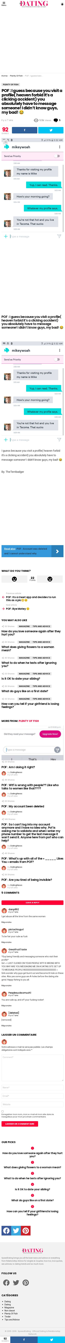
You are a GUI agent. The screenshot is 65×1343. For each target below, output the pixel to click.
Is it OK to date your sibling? (21, 679)
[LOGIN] (62, 4)
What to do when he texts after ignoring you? (29, 664)
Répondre (6, 922)
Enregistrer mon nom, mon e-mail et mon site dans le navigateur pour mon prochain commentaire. (28, 1115)
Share (5, 141)
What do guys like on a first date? (25, 691)
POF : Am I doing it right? (18, 767)
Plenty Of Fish (29, 721)
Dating (8, 1301)
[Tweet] (51, 1340)
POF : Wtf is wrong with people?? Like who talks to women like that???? (30, 786)
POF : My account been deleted (23, 806)
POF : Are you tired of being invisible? (27, 880)
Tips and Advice (41, 626)
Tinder (8, 1316)
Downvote (50, 579)
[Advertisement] (32, 40)
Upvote (14, 579)
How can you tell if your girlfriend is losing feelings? (30, 705)
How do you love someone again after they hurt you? (31, 633)
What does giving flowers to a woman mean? (28, 648)
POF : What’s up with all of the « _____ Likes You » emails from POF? (32, 860)
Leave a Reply (32, 902)
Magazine (24, 626)
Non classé (10, 1310)
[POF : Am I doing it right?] (32, 743)
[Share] (24, 1340)
